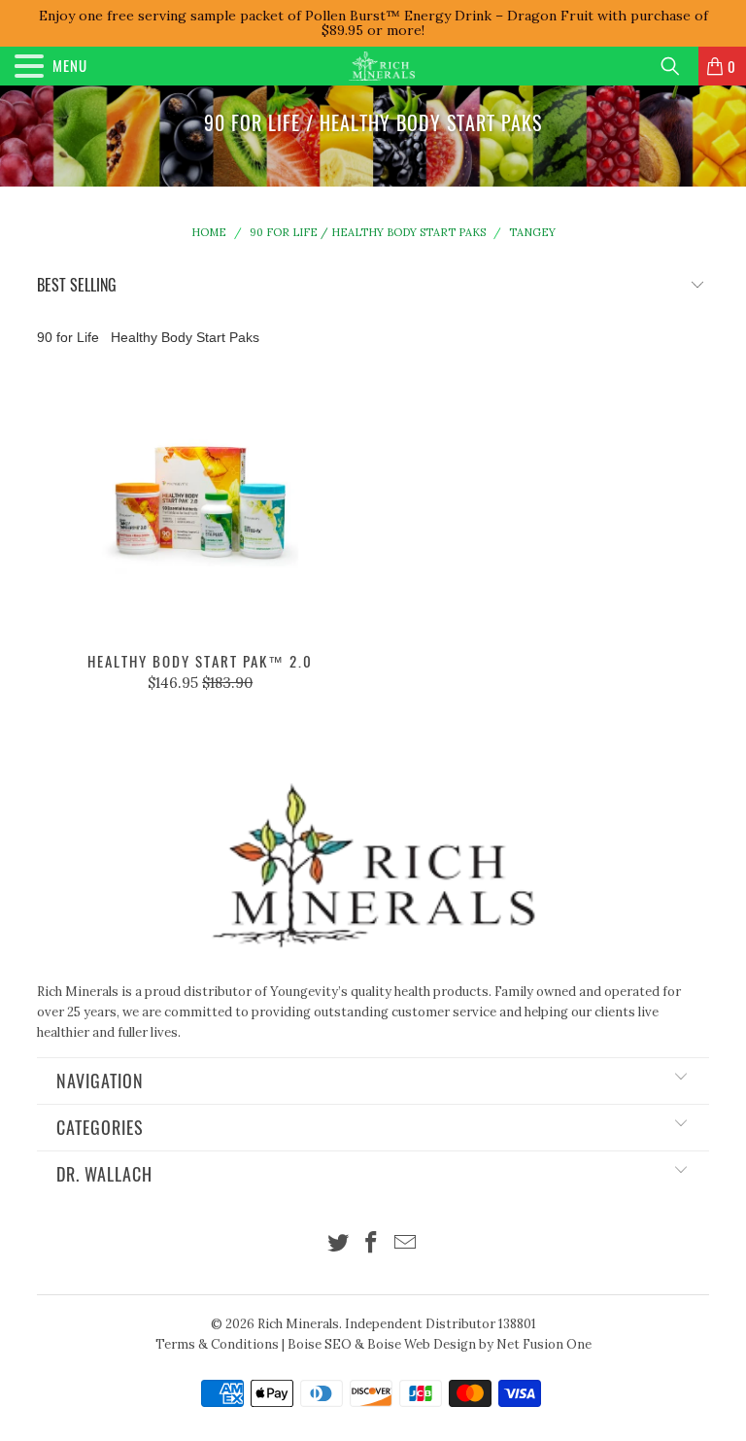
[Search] (677, 66)
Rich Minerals (298, 1324)
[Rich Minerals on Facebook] (372, 1244)
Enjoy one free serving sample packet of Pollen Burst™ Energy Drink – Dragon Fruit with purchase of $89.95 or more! (373, 23)
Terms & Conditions (217, 1344)
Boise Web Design (421, 1344)
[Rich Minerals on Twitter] (338, 1244)
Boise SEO (320, 1344)
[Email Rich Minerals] (406, 1244)
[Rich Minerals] (382, 66)
